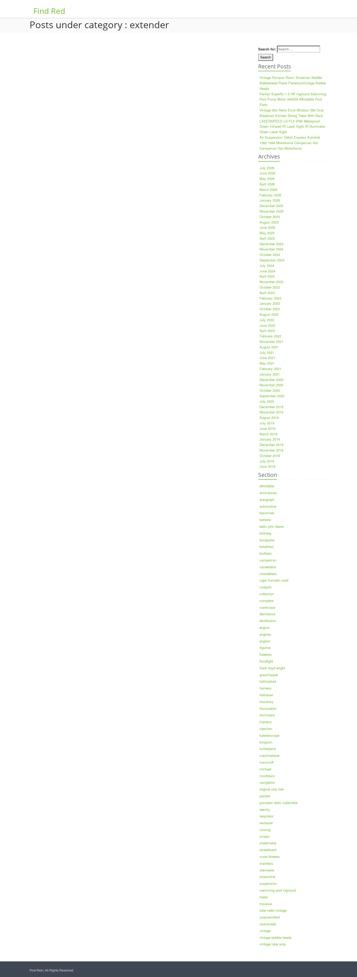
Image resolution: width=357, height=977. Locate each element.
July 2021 (267, 352)
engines (265, 634)
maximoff (266, 762)
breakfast (267, 546)
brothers (266, 553)
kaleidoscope (269, 735)
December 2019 (271, 406)
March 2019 (268, 433)
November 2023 (271, 281)
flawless (266, 654)
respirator (267, 816)
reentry (265, 809)
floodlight (266, 661)
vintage (265, 930)
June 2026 (267, 173)
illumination (268, 708)
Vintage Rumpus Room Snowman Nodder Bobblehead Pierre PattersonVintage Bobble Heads (293, 83)
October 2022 (270, 308)
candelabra (268, 566)
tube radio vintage (273, 910)
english (265, 641)
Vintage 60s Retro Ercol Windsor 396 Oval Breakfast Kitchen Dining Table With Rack (292, 113)
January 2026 (270, 200)
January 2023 (270, 303)
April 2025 (267, 238)
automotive (268, 506)
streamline (267, 876)
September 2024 (272, 260)
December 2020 (271, 379)
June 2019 (267, 428)
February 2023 (270, 298)
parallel (265, 795)
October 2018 (270, 455)
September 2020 (272, 395)
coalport (266, 586)
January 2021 (270, 374)
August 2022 (269, 314)
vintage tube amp (273, 943)
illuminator (267, 714)
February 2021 (270, 368)
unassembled (270, 917)
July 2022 (267, 319)
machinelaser (270, 755)
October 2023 (270, 287)
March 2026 (268, 189)
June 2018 (267, 466)
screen (265, 836)
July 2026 (267, 167)
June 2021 (267, 357)
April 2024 (267, 276)
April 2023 (267, 292)
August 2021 (269, 346)
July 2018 (267, 461)
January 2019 (270, 439)
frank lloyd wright (272, 667)
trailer (264, 896)
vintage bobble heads (276, 937)
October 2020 (270, 390)
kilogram (266, 742)
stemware (267, 870)
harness (266, 688)
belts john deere (272, 526)
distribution (268, 620)
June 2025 (267, 227)
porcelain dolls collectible (278, 802)
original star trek (272, 789)
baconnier (267, 512)
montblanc (267, 775)
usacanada (268, 923)
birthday (266, 533)
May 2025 (267, 232)
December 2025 (271, 205)
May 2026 (267, 178)
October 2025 (270, 216)
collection (267, 593)
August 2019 (269, 417)
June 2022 (267, 325)
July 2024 (267, 265)
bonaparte (267, 539)
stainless (266, 863)
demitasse (267, 613)
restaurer (266, 822)
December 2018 (271, 444)
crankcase (267, 607)
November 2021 (271, 341)
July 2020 (267, 401)
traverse (266, 903)
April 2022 (267, 330)
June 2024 (267, 270)
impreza (266, 721)
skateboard (268, 849)
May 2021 (267, 363)
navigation (267, 782)
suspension (268, 883)
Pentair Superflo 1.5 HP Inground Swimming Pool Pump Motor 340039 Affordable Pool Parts (293, 99)
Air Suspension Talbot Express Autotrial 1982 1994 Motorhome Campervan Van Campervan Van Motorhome (290, 143)
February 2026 (270, 194)
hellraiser (266, 694)
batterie (265, 519)
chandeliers (268, 573)
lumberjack (268, 748)
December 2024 (271, 243)
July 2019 (267, 422)
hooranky (266, 701)
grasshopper (269, 674)
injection (266, 728)
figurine (265, 647)
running (265, 829)
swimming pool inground (278, 890)
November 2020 (271, 384)
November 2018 (271, 450)
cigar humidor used (274, 580)
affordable (267, 485)
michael (265, 769)
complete (266, 600)
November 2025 (271, 211)
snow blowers (270, 856)
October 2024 (270, 254)
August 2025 (269, 222)
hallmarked (268, 681)
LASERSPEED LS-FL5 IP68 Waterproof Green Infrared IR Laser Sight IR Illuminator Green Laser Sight (292, 126)
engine (264, 627)
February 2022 (270, 336)
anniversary (268, 492)
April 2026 (267, 184)
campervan (268, 560)
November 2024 (271, 249)
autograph (267, 499)
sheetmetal (268, 842)
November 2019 (271, 411)
